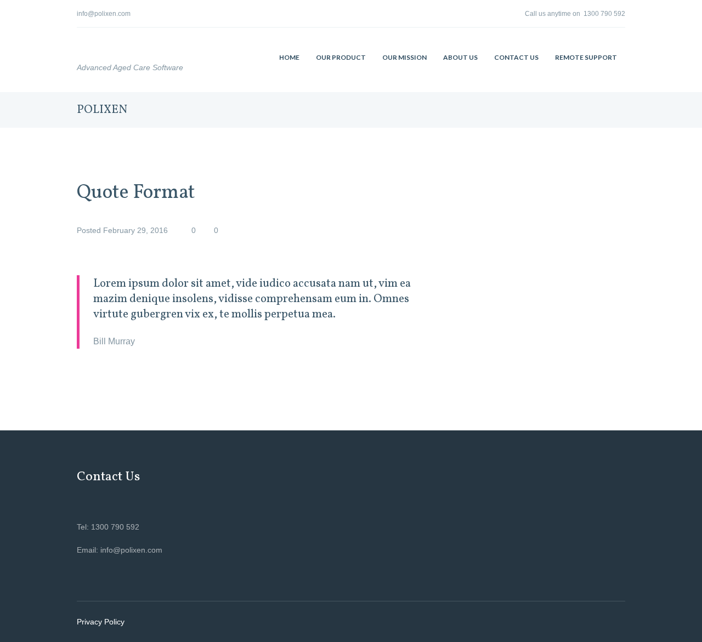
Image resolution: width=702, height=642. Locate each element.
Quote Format (136, 193)
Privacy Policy (100, 621)
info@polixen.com (104, 14)
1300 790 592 (604, 14)
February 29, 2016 (135, 230)
